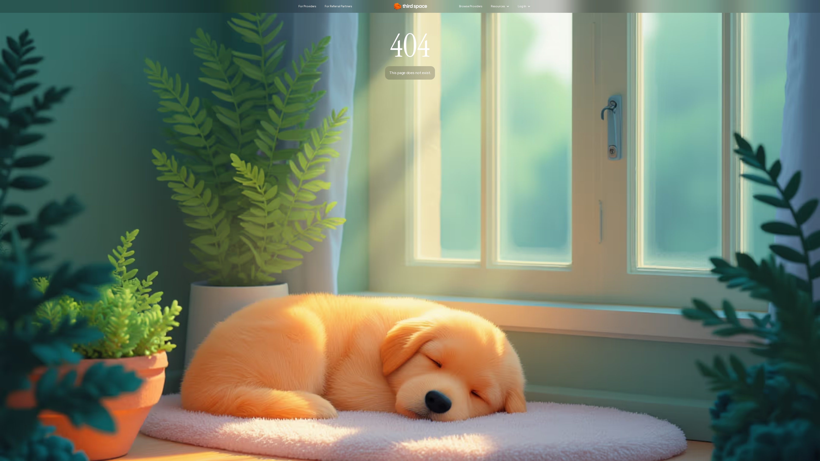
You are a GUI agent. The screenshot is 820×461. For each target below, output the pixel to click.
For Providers (307, 6)
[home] (410, 6)
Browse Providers (470, 6)
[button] (500, 6)
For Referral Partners (338, 6)
